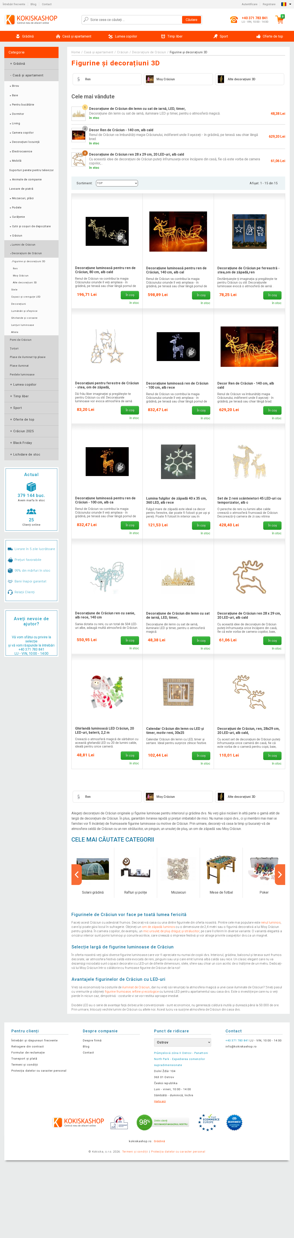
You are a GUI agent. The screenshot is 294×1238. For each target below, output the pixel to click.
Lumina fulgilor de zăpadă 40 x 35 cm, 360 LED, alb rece (176, 500)
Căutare (191, 20)
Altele (14, 332)
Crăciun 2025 (21, 431)
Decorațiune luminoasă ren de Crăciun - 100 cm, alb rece (177, 385)
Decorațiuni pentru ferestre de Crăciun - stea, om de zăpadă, (107, 385)
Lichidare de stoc (24, 454)
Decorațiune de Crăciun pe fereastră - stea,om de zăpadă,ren (248, 270)
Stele (14, 289)
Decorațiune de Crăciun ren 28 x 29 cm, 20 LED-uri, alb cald (249, 615)
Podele (15, 207)
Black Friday (20, 443)
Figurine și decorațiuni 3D (28, 261)
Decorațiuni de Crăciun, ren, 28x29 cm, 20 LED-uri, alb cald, (248, 731)
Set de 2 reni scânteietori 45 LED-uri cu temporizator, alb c (249, 500)
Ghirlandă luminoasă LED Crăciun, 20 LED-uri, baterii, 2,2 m (104, 730)
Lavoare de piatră (21, 188)
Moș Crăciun (21, 275)
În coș (130, 295)
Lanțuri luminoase (22, 325)
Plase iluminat (19, 365)
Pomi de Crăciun (20, 339)
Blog (33, 4)
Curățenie (17, 216)
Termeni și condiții (24, 1064)
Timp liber (19, 396)
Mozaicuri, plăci (21, 198)
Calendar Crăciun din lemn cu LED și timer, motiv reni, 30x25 (175, 731)
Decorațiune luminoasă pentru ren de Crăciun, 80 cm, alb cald (105, 270)
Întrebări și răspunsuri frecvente (34, 1040)
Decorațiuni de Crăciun (26, 253)
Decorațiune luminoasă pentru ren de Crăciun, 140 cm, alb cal (176, 270)
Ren (15, 268)
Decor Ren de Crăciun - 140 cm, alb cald (245, 385)
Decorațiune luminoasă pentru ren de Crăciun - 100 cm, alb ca (105, 500)
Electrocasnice (20, 151)
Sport (15, 408)
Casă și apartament (26, 75)
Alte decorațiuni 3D (25, 282)
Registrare (269, 4)
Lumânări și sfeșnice (24, 311)
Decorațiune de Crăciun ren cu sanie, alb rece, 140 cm (105, 615)
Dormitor (16, 113)
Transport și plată (24, 1058)
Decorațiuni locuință (24, 142)
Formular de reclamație (28, 1052)
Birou (14, 85)
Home (75, 52)
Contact (47, 4)
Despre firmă (92, 1040)
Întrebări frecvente (14, 4)
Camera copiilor (21, 132)
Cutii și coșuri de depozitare (30, 226)
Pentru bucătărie (21, 104)
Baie (13, 95)
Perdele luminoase (22, 374)
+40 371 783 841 (31, 649)
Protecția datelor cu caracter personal (39, 1070)
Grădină (17, 64)
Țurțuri (14, 348)
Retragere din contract (27, 1046)
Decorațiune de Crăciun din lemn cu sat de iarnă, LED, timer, (178, 615)
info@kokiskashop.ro (241, 1046)
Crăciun (15, 235)
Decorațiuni (18, 304)
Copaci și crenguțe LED (26, 296)
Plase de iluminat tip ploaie (27, 357)
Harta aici (160, 1101)
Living (14, 123)
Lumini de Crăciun (22, 244)
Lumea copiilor (22, 384)
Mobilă (15, 160)
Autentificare (249, 4)
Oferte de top (21, 419)
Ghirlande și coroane (24, 318)
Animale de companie (25, 179)
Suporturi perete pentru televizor (31, 170)
